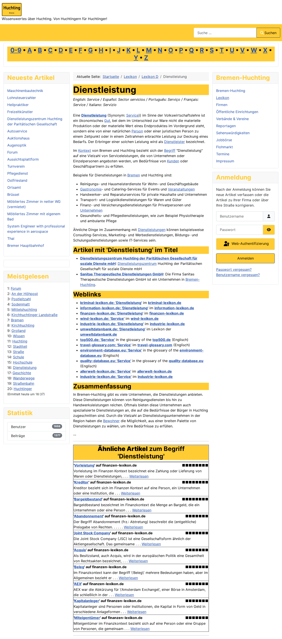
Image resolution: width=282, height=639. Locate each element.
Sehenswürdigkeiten (233, 133)
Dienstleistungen (151, 229)
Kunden (173, 161)
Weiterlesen (138, 476)
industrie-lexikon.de (167, 324)
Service (132, 115)
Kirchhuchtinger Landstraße (34, 315)
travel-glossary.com (154, 345)
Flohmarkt (224, 147)
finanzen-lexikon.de (166, 313)
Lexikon (222, 97)
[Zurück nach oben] (274, 630)
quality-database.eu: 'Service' (105, 361)
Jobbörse (224, 140)
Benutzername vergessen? (238, 275)
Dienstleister (174, 141)
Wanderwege (24, 378)
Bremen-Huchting (230, 90)
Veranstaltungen (181, 189)
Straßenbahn (23, 383)
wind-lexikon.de (145, 318)
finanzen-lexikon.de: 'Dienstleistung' (111, 313)
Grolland (18, 330)
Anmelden (245, 258)
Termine (222, 154)
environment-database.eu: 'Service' (111, 350)
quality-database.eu (186, 361)
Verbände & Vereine (232, 119)
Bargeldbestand (88, 499)
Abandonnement (88, 516)
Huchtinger (23, 388)
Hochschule (22, 362)
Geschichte (22, 373)
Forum (16, 288)
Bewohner (111, 421)
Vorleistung (84, 465)
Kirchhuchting (22, 325)
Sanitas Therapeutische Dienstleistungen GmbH (121, 274)
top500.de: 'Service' (97, 339)
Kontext (84, 150)
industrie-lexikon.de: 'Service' (106, 376)
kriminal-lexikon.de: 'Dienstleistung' (111, 302)
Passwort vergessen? (234, 269)
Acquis (80, 550)
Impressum (225, 161)
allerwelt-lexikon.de (154, 371)
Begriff (169, 150)
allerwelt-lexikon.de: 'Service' (105, 371)
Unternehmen (91, 210)
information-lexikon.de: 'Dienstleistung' (114, 308)
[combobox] (225, 33)
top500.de (161, 339)
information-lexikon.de (174, 308)
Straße (18, 352)
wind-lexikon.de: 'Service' (102, 318)
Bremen (17, 320)
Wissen (19, 336)
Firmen (221, 105)
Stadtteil (20, 346)
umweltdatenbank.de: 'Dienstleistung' (112, 329)
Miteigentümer (87, 617)
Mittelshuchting (24, 309)
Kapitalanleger (86, 601)
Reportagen (226, 126)
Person (137, 131)
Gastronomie (91, 189)
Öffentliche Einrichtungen (237, 112)
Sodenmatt (20, 304)
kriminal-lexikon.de (164, 302)
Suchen (270, 33)
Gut (107, 120)
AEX (77, 584)
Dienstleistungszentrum (137, 263)
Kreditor (81, 482)
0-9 (15, 50)
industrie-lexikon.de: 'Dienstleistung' (112, 324)
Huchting (19, 341)
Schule (18, 357)
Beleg (79, 567)
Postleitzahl (21, 299)
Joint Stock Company (92, 533)
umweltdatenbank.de (98, 334)
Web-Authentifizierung (249, 244)
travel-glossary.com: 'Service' (105, 345)
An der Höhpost (24, 293)
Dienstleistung (25, 367)
